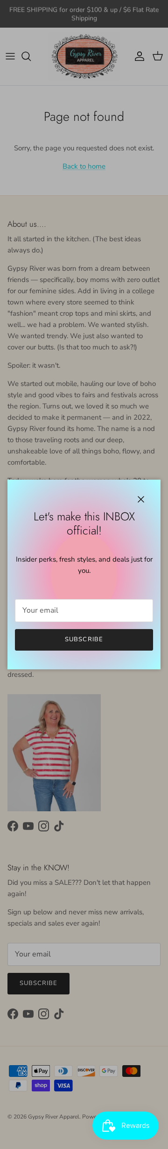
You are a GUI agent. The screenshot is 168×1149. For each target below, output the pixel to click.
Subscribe (84, 639)
